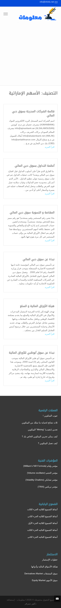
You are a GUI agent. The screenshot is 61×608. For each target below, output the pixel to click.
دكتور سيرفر (30, 603)
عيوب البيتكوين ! (50, 415)
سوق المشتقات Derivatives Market (41, 573)
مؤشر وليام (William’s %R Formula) (40, 466)
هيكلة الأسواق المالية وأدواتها (44, 566)
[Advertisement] (30, 54)
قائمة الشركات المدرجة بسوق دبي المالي (33, 113)
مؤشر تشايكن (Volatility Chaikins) (41, 480)
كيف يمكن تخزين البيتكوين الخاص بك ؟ (40, 436)
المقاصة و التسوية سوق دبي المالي (32, 212)
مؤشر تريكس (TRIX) (48, 486)
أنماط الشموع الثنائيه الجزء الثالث (42, 530)
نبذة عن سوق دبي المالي (38, 259)
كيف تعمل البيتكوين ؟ (48, 443)
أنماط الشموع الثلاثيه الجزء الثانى (43, 516)
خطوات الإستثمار (50, 559)
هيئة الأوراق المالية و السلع (37, 306)
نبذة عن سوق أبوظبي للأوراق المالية (31, 352)
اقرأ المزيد (49, 147)
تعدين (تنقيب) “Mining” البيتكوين (43, 429)
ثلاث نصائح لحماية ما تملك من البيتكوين (40, 422)
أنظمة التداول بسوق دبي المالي (34, 165)
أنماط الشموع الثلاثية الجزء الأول (43, 523)
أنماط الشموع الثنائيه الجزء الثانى (43, 537)
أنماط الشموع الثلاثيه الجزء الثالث (42, 509)
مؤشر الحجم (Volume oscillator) (42, 473)
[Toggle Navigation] (5, 14)
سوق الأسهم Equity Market (45, 580)
